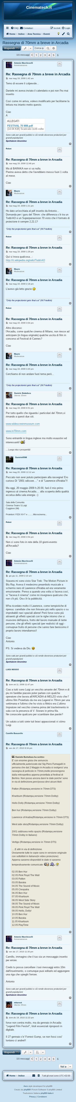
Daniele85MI (21, 457)
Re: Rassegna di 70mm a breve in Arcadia (38, 74)
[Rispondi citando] (59, 64)
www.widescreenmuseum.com (23, 423)
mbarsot (18, 1002)
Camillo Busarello (14, 733)
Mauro (17, 191)
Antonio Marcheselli (23, 63)
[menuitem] (15, 28)
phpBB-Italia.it (47, 1093)
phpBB (27, 1090)
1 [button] (36, 55)
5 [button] (53, 55)
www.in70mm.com (16, 431)
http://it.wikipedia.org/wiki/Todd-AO (25, 260)
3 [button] (45, 55)
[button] (32, 55)
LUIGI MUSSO (12, 669)
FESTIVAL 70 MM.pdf (20, 126)
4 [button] (49, 55)
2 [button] (40, 55)
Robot (8, 149)
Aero (26, 1086)
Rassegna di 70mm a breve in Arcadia (35, 43)
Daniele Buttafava (22, 393)
